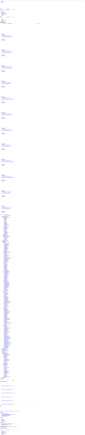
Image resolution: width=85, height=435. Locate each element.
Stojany (5, 321)
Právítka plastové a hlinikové (7, 302)
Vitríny (5, 324)
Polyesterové (5, 277)
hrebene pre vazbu (6, 359)
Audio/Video (5, 365)
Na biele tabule (5, 298)
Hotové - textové (6, 254)
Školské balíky (4, 351)
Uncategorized (3, 377)
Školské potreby (4, 352)
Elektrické (5, 311)
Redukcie (5, 373)
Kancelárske (3, 35)
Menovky (5, 314)
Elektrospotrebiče (5, 353)
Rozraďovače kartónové (6, 336)
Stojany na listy (5, 341)
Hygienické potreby (5, 228)
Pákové (5, 334)
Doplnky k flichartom (6, 310)
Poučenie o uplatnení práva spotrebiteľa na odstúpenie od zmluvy (8, 414)
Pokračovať (5, 428)
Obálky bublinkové (6, 283)
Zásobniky (5, 234)
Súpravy (5, 305)
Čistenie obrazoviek (6, 367)
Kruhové (5, 274)
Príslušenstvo (5, 317)
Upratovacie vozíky (6, 224)
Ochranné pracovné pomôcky (6, 236)
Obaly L (5, 331)
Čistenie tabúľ (5, 309)
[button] (1, 8)
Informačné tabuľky (6, 312)
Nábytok (2, 348)
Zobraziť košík (2, 428)
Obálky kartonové (6, 284)
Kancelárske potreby (6, 35)
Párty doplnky (4, 240)
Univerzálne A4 (6, 251)
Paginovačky (5, 256)
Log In (2, 2)
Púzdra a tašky (5, 372)
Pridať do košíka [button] (3, 34)
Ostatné (5, 222)
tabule (5, 323)
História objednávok (4, 420)
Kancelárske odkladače (6, 327)
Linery (5, 295)
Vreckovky (5, 233)
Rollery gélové (5, 303)
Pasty (4, 229)
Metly (4, 220)
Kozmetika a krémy (5, 235)
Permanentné (5, 300)
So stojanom (5, 304)
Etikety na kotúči (6, 244)
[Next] (42, 214)
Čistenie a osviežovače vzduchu (6, 217)
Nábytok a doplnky (5, 349)
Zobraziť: (37, 23)
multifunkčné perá (6, 297)
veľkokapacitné (6, 363)
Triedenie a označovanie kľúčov (7, 343)
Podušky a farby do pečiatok (7, 257)
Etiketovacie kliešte (6, 271)
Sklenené (5, 320)
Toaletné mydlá (5, 232)
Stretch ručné (5, 289)
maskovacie (5, 265)
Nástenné (5, 315)
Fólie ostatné (5, 281)
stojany (5, 231)
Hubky (5, 219)
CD (4, 366)
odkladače (5, 333)
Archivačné (5, 326)
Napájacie (5, 369)
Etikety (3, 242)
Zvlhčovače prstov (6, 290)
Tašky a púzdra (5, 374)
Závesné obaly (5, 347)
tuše (4, 307)
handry (5, 218)
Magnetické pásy (6, 313)
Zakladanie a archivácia (5, 325)
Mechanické (5, 296)
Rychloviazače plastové (6, 338)
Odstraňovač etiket (6, 248)
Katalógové (5, 329)
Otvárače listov (5, 287)
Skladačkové (5, 259)
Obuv (4, 237)
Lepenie (10, 35)
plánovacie (5, 316)
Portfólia (5, 335)
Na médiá (5, 247)
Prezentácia (4, 308)
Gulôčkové (5, 293)
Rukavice (5, 223)
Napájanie (5, 370)
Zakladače (5, 375)
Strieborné (5, 250)
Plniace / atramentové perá (7, 301)
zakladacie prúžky (6, 346)
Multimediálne (5, 355)
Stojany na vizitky (6, 342)
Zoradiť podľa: (5, 23)
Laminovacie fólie (6, 360)
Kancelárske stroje (5, 356)
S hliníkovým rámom (6, 318)
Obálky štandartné (6, 286)
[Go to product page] (22, 29)
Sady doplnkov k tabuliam (7, 319)
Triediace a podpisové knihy (7, 344)
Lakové (5, 294)
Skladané (5, 230)
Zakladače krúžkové (6, 345)
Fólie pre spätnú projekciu (7, 354)
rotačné (5, 362)
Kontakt (2, 419)
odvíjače (5, 266)
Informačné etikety (6, 245)
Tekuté (5, 268)
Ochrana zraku (5, 238)
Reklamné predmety (4, 14)
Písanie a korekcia (5, 291)
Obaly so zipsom (6, 332)
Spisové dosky (5, 340)
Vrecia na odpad (6, 226)
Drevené (5, 253)
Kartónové (5, 328)
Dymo (5, 358)
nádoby (5, 221)
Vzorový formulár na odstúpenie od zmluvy (6, 415)
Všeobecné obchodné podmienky (5, 413)
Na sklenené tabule (6, 299)
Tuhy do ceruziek (6, 306)
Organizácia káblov (6, 371)
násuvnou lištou (6, 330)
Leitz (4, 361)
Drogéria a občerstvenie (4, 13)
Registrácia (3, 1)
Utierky (5, 225)
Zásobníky (5, 376)
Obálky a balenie (4, 280)
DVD (4, 368)
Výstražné (5, 269)
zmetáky (5, 227)
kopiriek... (4, 364)
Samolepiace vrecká (6, 339)
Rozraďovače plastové (6, 337)
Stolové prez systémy (6, 322)
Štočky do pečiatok (6, 260)
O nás (2, 418)
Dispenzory (5, 263)
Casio (4, 357)
